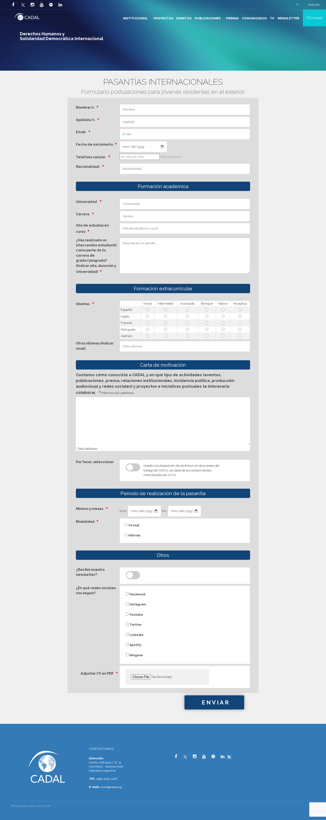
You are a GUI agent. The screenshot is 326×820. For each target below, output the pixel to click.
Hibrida (134, 535)
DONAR (316, 18)
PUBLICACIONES (208, 18)
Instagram (137, 604)
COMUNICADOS (254, 18)
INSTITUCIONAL (135, 18)
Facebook (137, 594)
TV (272, 18)
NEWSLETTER (288, 18)
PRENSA (232, 18)
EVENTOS (183, 18)
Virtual (133, 525)
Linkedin (136, 635)
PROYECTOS (163, 18)
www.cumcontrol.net (9, 745)
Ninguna (136, 655)
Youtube (136, 614)
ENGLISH (314, 4)
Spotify (135, 645)
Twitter (135, 624)
